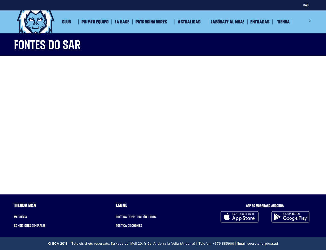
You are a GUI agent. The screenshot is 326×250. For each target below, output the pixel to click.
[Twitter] (16, 5)
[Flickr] (56, 5)
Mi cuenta (20, 217)
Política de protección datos (136, 217)
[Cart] (305, 21)
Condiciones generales (29, 225)
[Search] (297, 21)
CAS (305, 5)
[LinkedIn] (46, 5)
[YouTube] (65, 5)
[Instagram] (36, 5)
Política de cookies (129, 225)
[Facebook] (26, 5)
